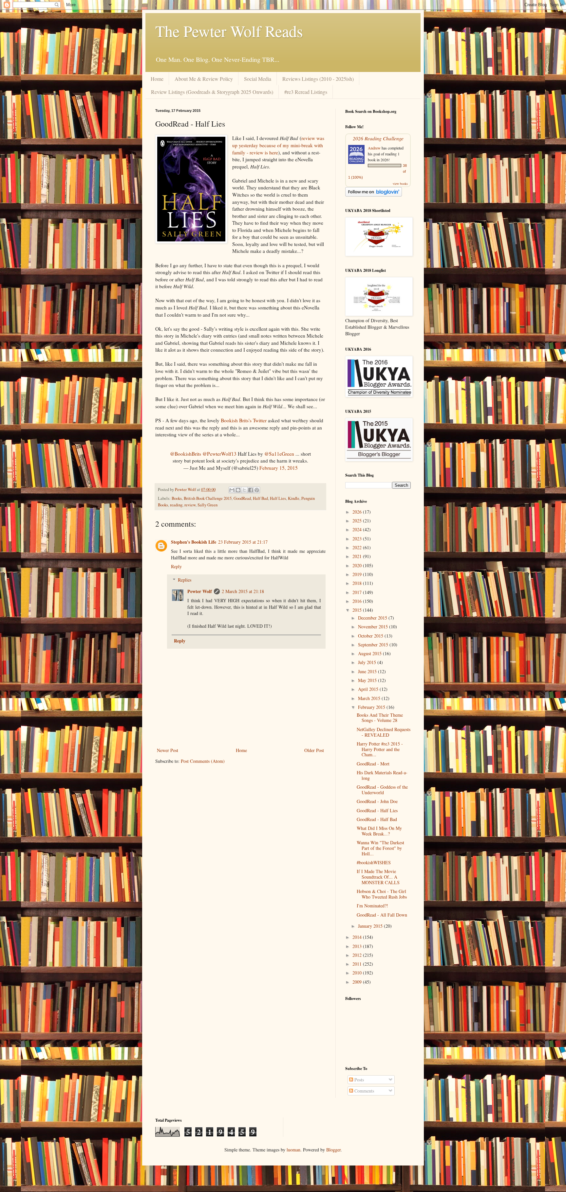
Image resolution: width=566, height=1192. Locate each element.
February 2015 (372, 707)
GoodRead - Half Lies (377, 810)
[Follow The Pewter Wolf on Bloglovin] (373, 195)
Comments (363, 1091)
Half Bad (260, 498)
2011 (357, 964)
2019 (357, 574)
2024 (357, 529)
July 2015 (367, 662)
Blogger (333, 1150)
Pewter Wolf (199, 591)
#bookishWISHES (374, 862)
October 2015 (371, 636)
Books (177, 498)
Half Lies (278, 498)
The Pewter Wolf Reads (229, 30)
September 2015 (373, 644)
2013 (357, 946)
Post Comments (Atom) (203, 761)
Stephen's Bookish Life (193, 541)
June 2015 (368, 671)
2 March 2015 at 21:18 (243, 591)
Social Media (257, 78)
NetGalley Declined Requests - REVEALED (383, 732)
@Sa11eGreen (279, 453)
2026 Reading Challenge (378, 138)
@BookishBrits (185, 453)
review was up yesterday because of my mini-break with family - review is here (278, 145)
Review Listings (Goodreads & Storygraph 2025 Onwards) (212, 91)
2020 (357, 565)
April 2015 (369, 689)
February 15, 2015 (278, 468)
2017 (357, 592)
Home (157, 78)
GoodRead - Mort (373, 764)
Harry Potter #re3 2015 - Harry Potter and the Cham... (380, 749)
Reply (176, 566)
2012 (357, 955)
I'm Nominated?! (372, 906)
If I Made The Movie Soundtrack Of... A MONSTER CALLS (378, 876)
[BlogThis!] (238, 490)
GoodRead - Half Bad (377, 819)
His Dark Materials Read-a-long (382, 775)
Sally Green (207, 505)
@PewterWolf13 (219, 453)
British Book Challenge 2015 (208, 498)
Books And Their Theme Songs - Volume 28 (380, 718)
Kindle (293, 498)
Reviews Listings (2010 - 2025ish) (318, 78)
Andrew (374, 147)
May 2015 (368, 680)
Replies (184, 580)
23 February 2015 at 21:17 (243, 542)
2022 (357, 547)
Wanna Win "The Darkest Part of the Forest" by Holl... (380, 848)
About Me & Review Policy (204, 78)
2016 (357, 601)
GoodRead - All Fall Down (382, 915)
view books (400, 183)
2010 (357, 973)
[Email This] (232, 490)
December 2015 (373, 618)
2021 (357, 556)
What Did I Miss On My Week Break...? (379, 831)
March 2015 (370, 698)
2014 (357, 937)
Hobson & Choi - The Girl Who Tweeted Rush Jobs (382, 894)
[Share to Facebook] (250, 490)
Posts (358, 1080)
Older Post (314, 750)
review (190, 505)
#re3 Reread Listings (305, 91)
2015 (357, 610)
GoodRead (242, 498)
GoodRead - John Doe (377, 801)
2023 (357, 538)
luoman (293, 1150)
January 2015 (371, 926)
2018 (357, 583)
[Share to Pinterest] (257, 490)
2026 (357, 512)
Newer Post (167, 750)
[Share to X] (244, 490)
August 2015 (370, 653)
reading (176, 505)
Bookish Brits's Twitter (244, 420)
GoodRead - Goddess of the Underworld (382, 790)
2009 (357, 982)
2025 (357, 520)
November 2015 (373, 626)
